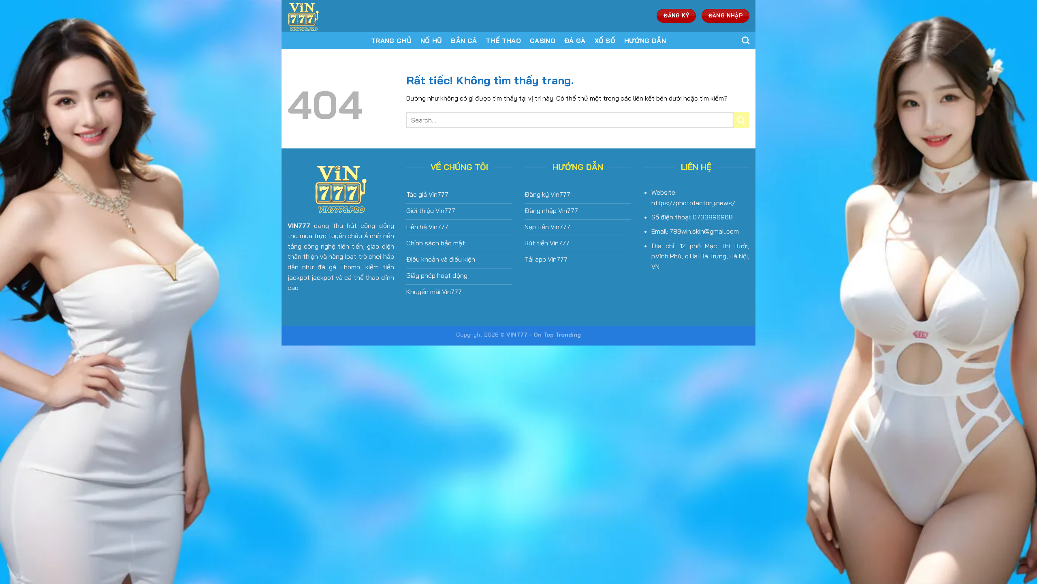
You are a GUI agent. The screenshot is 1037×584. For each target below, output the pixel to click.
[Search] (745, 40)
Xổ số (605, 40)
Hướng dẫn (645, 40)
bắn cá (464, 40)
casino (542, 40)
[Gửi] (741, 120)
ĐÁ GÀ (575, 40)
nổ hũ (431, 40)
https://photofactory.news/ (693, 203)
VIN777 (299, 225)
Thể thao (503, 40)
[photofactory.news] (341, 16)
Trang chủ (391, 40)
